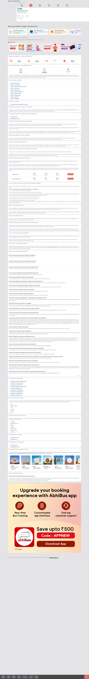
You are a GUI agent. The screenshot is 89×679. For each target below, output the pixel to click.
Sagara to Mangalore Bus (16, 95)
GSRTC (56, 466)
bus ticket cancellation (66, 323)
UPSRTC (78, 466)
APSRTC (12, 466)
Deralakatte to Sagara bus (52, 247)
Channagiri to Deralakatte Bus (17, 384)
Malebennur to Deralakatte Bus (17, 383)
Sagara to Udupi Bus (15, 96)
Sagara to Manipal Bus (15, 98)
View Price (70, 174)
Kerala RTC (46, 466)
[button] (21, 5)
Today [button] (19, 2)
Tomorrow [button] (23, 2)
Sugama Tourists (63, 109)
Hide (78, 375)
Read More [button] (41, 39)
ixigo (11, 557)
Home (9, 37)
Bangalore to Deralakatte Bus (16, 393)
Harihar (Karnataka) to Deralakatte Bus (18, 386)
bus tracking (46, 345)
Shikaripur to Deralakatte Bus (16, 395)
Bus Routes (14, 37)
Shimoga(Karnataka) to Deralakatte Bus (19, 381)
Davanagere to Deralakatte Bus (17, 391)
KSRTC (34, 466)
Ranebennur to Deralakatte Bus (17, 389)
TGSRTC (23, 466)
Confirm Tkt (14, 557)
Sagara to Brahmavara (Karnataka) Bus (18, 86)
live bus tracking (13, 237)
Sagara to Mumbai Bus (15, 83)
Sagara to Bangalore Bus (15, 90)
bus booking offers (67, 229)
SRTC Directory (46, 453)
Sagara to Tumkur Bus (15, 88)
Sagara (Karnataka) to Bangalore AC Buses (19, 104)
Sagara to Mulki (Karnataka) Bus (17, 91)
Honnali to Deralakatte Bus (16, 388)
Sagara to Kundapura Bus (16, 93)
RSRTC (67, 466)
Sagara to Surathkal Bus (15, 84)
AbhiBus (8, 557)
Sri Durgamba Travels (71, 109)
